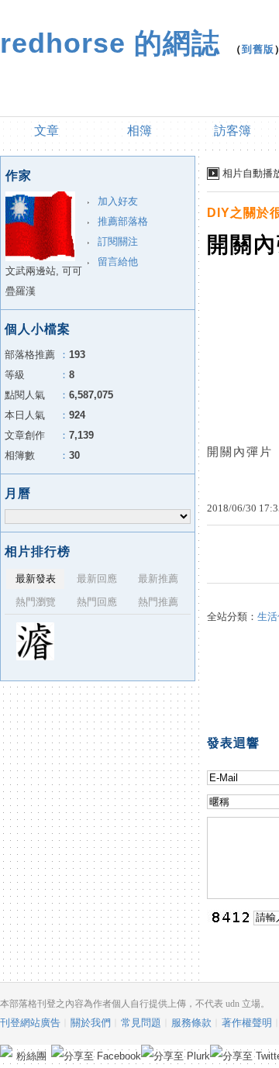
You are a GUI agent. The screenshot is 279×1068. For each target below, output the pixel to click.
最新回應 (97, 578)
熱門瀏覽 (36, 602)
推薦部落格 (123, 221)
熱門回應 (97, 602)
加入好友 (118, 201)
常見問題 (141, 1022)
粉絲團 (31, 1056)
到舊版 (258, 49)
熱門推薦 (158, 602)
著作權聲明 (247, 1022)
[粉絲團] (6, 1051)
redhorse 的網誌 (110, 43)
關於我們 (91, 1022)
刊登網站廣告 (30, 1022)
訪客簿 (232, 130)
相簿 (139, 130)
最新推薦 (158, 578)
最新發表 (36, 578)
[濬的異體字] (35, 641)
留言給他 (118, 261)
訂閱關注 (118, 241)
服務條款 (191, 1022)
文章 (46, 130)
